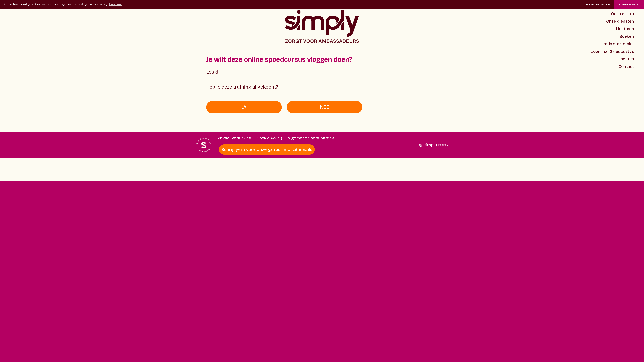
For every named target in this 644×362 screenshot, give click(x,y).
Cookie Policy (269, 138)
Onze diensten (620, 21)
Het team (625, 28)
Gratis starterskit (617, 43)
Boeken (626, 36)
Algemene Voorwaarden (311, 138)
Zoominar (612, 51)
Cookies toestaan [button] (629, 4)
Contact (626, 66)
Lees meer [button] (115, 4)
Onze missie (622, 13)
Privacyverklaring (234, 138)
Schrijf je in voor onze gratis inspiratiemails (266, 149)
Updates (625, 59)
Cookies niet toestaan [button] (597, 4)
